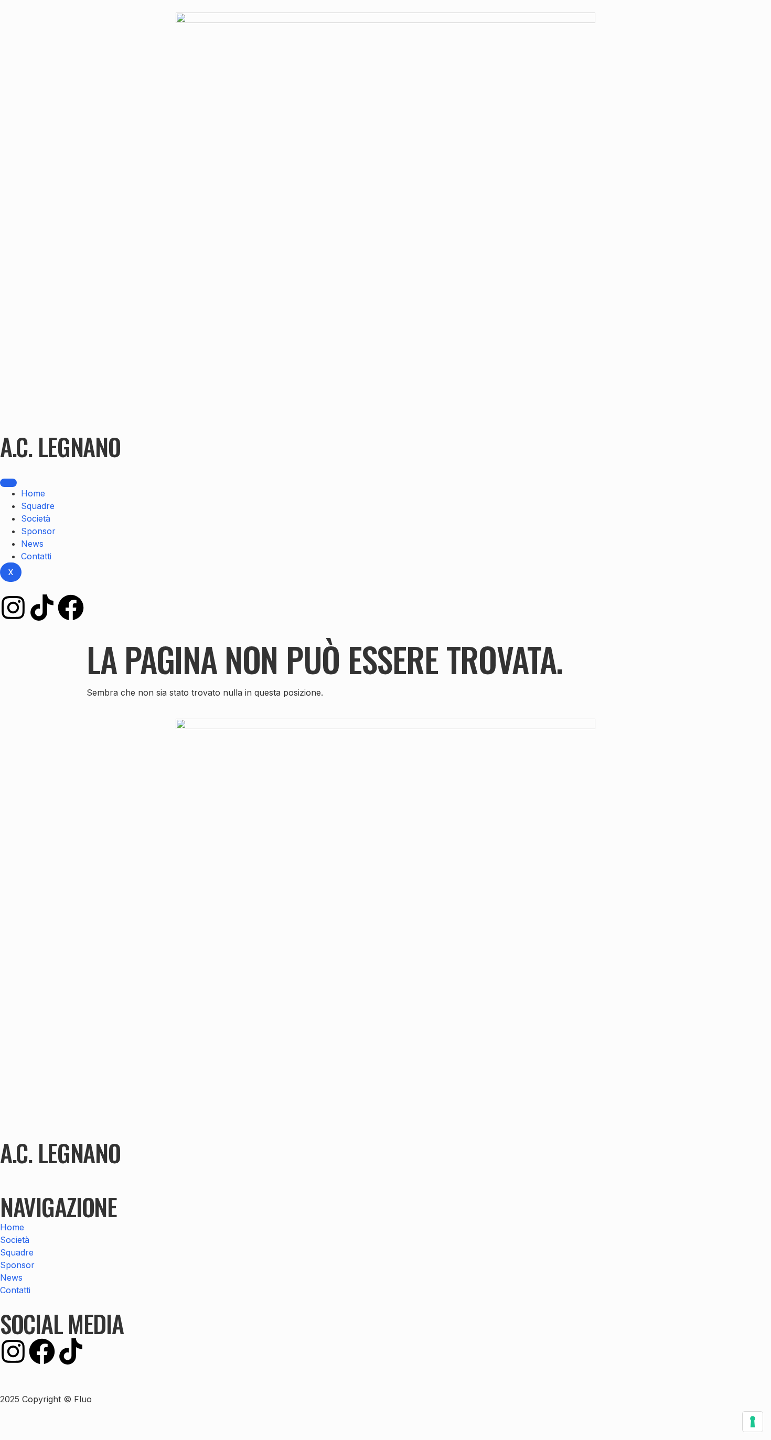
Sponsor (38, 531)
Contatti (36, 556)
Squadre (38, 506)
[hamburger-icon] (8, 483)
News (32, 543)
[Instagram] (13, 607)
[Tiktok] (42, 607)
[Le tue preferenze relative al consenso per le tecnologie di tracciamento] (753, 1422)
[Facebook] (71, 607)
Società (35, 518)
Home (33, 493)
